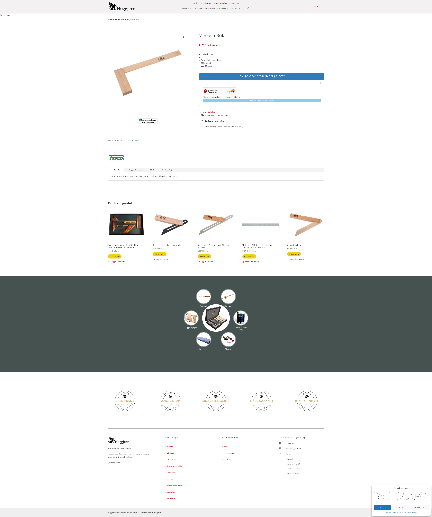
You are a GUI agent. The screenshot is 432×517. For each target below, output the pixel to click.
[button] (427, 488)
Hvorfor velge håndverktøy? (204, 8)
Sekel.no (215, 3)
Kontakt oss (171, 473)
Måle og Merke (118, 19)
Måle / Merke (228, 306)
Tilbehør (228, 349)
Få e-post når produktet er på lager (261, 100)
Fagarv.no (235, 3)
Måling (127, 19)
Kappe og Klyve (191, 328)
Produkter (185, 8)
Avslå (401, 507)
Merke (152, 170)
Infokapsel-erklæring (392, 512)
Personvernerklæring (405, 512)
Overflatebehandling (241, 329)
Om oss (170, 479)
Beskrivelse (115, 170)
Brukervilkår (171, 499)
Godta (382, 507)
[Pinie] (116, 159)
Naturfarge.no (225, 3)
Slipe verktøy (203, 349)
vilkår (220, 97)
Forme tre (203, 306)
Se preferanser (419, 507)
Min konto (170, 453)
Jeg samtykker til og (222, 97)
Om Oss (234, 8)
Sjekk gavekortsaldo (174, 466)
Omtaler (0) (167, 170)
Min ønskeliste (172, 460)
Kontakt (414, 512)
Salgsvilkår (171, 492)
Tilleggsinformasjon (135, 170)
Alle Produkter (222, 8)
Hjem (110, 19)
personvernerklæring (232, 97)
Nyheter (170, 447)
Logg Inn (242, 8)
